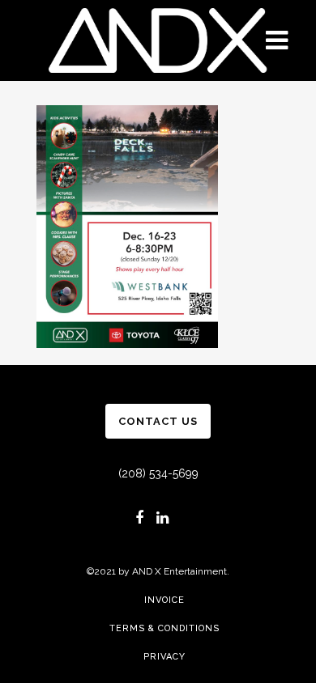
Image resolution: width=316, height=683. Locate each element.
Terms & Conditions (164, 628)
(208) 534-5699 (158, 473)
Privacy (164, 656)
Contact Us (158, 421)
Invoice (164, 600)
